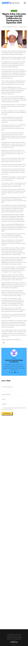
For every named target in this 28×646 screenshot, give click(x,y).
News (15, 10)
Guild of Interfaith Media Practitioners (10, 26)
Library (12, 10)
